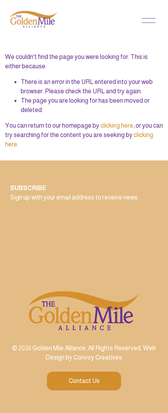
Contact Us (84, 380)
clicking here (116, 125)
